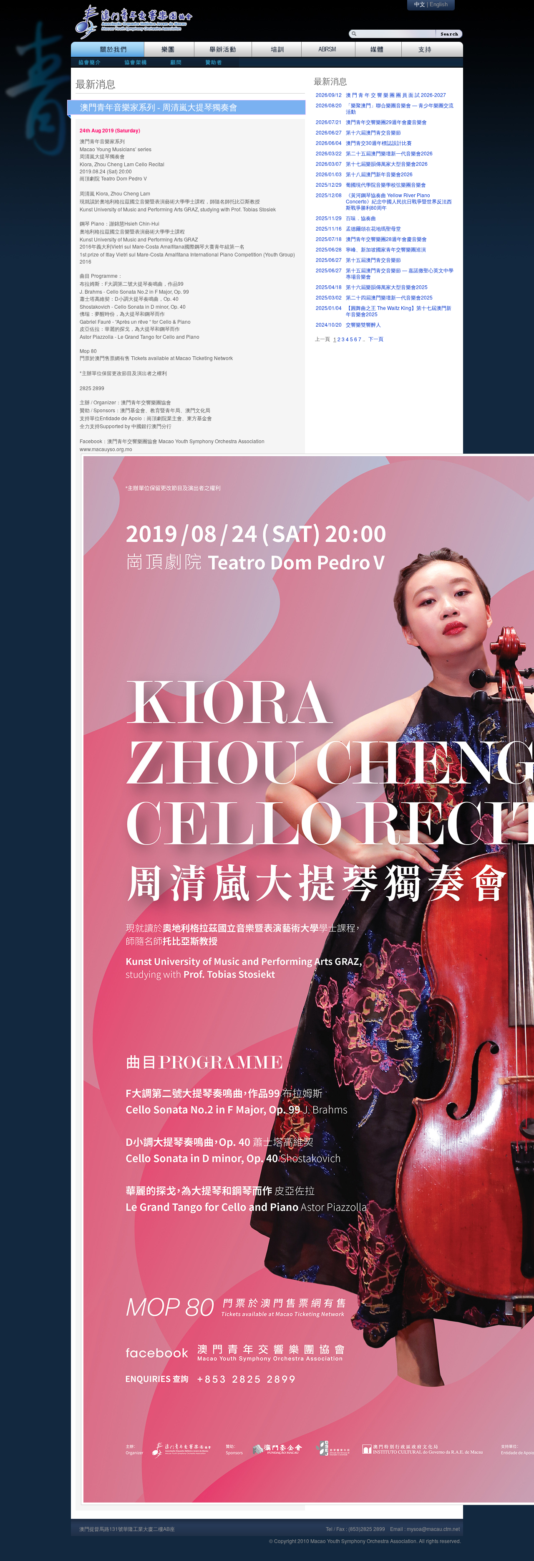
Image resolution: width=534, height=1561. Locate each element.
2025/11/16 (329, 228)
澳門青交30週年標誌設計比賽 (379, 142)
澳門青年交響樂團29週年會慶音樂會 (386, 121)
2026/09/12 (329, 94)
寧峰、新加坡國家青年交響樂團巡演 (386, 249)
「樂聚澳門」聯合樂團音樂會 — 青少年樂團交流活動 (399, 108)
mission (91, 62)
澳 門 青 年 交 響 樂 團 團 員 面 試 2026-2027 (396, 94)
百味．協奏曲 (361, 217)
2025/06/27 (329, 259)
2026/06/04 (329, 142)
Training (277, 49)
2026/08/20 (329, 105)
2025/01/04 (329, 307)
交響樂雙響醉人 (363, 324)
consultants (175, 62)
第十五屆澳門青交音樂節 (373, 259)
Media (378, 49)
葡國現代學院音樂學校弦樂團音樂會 (386, 184)
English (439, 4)
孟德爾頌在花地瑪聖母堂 (373, 228)
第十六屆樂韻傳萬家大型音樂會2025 (387, 286)
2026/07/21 (329, 121)
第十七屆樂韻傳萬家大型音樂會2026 (387, 163)
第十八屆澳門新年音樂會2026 (379, 174)
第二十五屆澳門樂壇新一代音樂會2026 (389, 153)
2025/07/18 (329, 238)
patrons (216, 62)
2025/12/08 (329, 194)
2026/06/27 (329, 132)
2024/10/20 (329, 324)
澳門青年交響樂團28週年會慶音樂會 (386, 238)
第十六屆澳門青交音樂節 (373, 132)
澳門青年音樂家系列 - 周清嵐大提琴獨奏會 (158, 107)
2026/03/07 (329, 163)
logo (138, 26)
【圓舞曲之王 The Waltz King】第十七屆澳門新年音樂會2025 (398, 310)
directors (134, 62)
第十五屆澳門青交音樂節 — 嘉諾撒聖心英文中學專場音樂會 (399, 273)
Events (223, 49)
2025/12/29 (329, 184)
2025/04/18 (329, 286)
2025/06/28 (329, 249)
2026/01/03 (329, 174)
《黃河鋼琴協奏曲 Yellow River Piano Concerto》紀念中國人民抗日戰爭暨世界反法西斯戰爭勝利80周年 (399, 201)
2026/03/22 (329, 153)
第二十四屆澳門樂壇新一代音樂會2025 (389, 297)
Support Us (432, 49)
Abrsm (328, 49)
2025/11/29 (329, 217)
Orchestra (169, 49)
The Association (107, 49)
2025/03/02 (329, 297)
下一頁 (375, 338)
